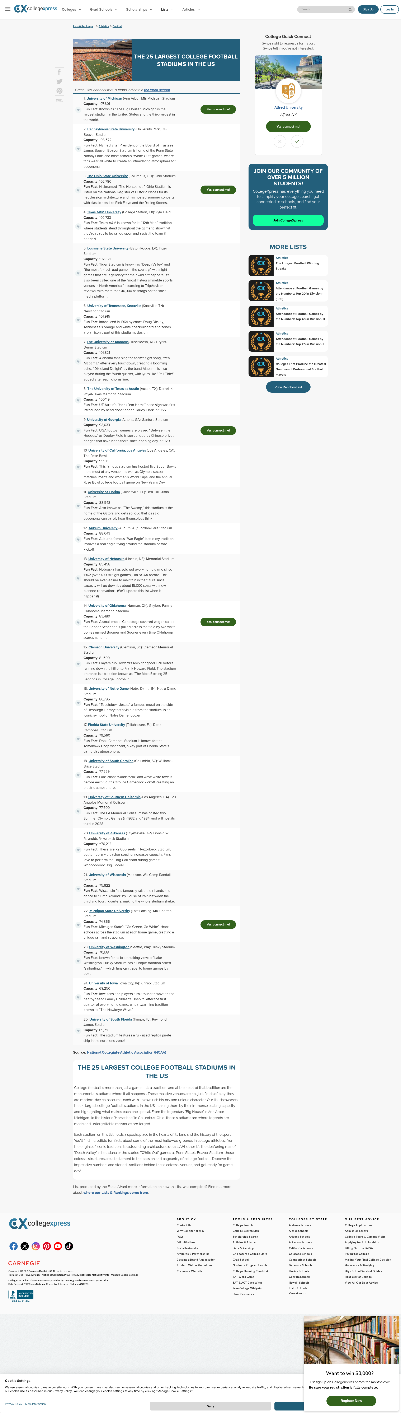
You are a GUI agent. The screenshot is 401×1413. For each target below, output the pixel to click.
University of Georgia (104, 419)
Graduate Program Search (250, 1265)
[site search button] (350, 9)
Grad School (241, 1259)
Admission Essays (356, 1230)
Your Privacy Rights (76, 1274)
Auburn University (103, 528)
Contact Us (184, 1225)
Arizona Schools (299, 1236)
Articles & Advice (244, 1242)
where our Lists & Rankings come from (115, 1192)
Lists (165, 9)
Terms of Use (15, 1274)
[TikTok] (69, 1249)
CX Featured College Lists (250, 1253)
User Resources (243, 1294)
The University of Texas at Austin (113, 388)
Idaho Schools (298, 1288)
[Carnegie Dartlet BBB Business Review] (20, 1301)
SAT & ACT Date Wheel (248, 1282)
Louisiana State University (108, 248)
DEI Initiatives (186, 1242)
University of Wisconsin (107, 874)
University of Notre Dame (109, 688)
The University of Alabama (108, 341)
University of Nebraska (106, 558)
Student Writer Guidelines (194, 1265)
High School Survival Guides (363, 1271)
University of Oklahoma (107, 605)
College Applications (358, 1225)
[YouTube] (58, 1249)
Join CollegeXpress (288, 220)
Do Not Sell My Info (98, 1274)
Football (117, 26)
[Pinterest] (47, 1249)
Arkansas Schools (300, 1242)
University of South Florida (110, 1019)
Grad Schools (101, 9)
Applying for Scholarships (362, 1242)
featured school (157, 90)
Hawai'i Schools (299, 1282)
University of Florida (104, 491)
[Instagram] (35, 1249)
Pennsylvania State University (111, 129)
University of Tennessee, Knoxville (114, 305)
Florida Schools (299, 1271)
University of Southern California (114, 796)
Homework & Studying (359, 1265)
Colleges (69, 9)
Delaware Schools (300, 1265)
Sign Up (368, 9)
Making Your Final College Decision (368, 1259)
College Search (243, 1225)
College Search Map (246, 1230)
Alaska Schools (298, 1230)
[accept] (297, 141)
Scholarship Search (245, 1236)
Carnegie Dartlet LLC (40, 1270)
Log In (390, 9)
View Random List (288, 387)
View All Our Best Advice (361, 1282)
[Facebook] (13, 1249)
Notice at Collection (53, 1274)
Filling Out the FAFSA (359, 1248)
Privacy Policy (32, 1274)
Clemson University (104, 647)
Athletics (104, 26)
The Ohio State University (107, 175)
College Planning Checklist (250, 1271)
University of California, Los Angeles (117, 450)
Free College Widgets (247, 1288)
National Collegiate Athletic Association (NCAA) (126, 1052)
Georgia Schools (300, 1276)
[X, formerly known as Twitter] (24, 1249)
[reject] (280, 141)
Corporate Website (190, 1271)
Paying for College (357, 1253)
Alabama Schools (300, 1225)
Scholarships (137, 9)
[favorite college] (78, 110)
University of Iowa (103, 983)
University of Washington (109, 947)
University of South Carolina (111, 760)
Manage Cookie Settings (124, 1274)
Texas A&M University (104, 212)
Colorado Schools (300, 1253)
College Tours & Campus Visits (365, 1236)
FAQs (180, 1236)
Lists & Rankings (83, 26)
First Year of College (358, 1276)
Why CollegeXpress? (190, 1230)
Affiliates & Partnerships (193, 1253)
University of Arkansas (107, 833)
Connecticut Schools (302, 1259)
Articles (189, 9)
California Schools (301, 1248)
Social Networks (187, 1248)
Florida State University (106, 724)
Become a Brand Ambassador (196, 1259)
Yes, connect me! (218, 109)
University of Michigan (104, 98)
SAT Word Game (243, 1276)
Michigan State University (109, 910)
